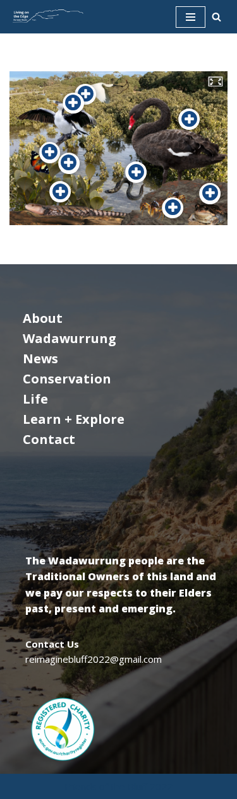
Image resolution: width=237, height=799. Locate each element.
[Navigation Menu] (190, 17)
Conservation (67, 378)
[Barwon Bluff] (47, 17)
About (43, 318)
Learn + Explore (74, 419)
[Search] (216, 16)
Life (35, 398)
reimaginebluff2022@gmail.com (93, 659)
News (40, 358)
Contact (49, 439)
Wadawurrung (69, 338)
